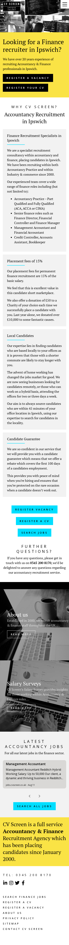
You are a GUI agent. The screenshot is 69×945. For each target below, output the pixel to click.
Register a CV (17, 902)
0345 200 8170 (40, 563)
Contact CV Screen (23, 929)
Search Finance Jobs (25, 897)
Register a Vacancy (23, 907)
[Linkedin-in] (5, 883)
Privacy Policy (18, 918)
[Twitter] (17, 883)
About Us (12, 913)
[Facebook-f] (23, 883)
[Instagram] (11, 883)
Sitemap (11, 923)
